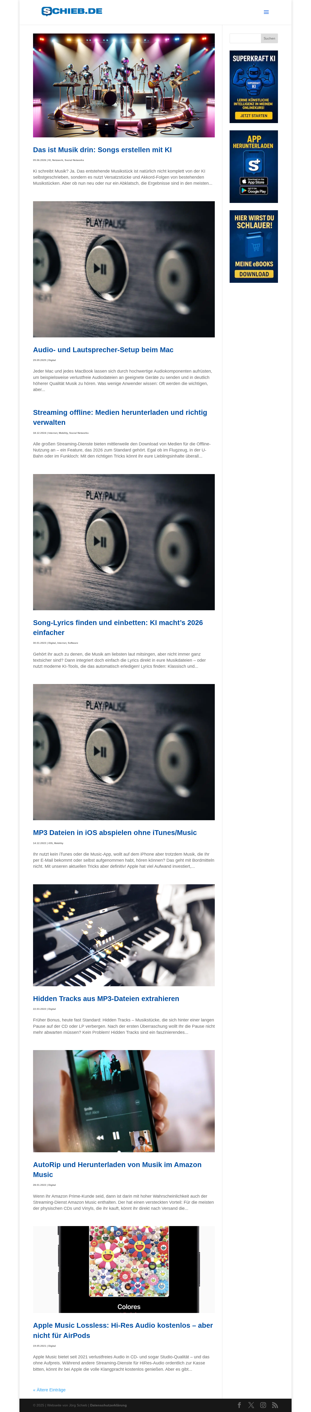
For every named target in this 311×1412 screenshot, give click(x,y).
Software (73, 643)
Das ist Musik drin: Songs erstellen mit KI (102, 150)
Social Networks (74, 160)
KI (49, 160)
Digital (52, 360)
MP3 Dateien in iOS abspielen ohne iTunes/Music (115, 832)
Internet (52, 433)
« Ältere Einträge (49, 1389)
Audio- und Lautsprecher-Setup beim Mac (103, 350)
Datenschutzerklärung (108, 1405)
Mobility (63, 433)
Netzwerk (57, 160)
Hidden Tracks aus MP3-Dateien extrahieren (106, 998)
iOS (50, 843)
